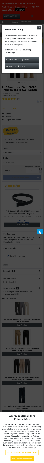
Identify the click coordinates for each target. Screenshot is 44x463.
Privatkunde (15, 66)
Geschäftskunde (17, 59)
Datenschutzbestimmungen (25, 447)
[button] (40, 231)
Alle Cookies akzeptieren (22, 459)
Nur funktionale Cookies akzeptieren (22, 452)
